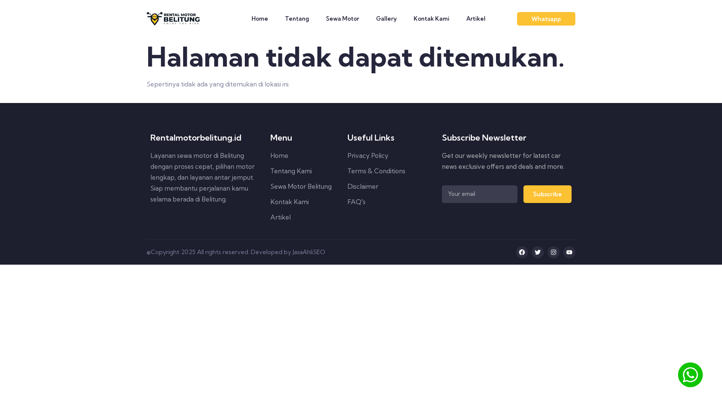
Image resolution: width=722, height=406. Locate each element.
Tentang (297, 18)
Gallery (386, 18)
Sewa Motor (342, 18)
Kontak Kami (431, 18)
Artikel (475, 18)
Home (260, 18)
